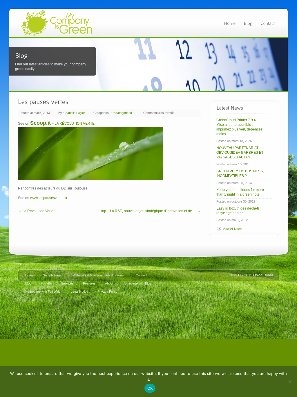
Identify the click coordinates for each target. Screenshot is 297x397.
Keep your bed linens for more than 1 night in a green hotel (240, 192)
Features (89, 283)
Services (67, 283)
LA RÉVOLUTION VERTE (75, 123)
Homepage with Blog (136, 283)
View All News (232, 228)
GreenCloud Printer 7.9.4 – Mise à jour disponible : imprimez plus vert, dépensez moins (239, 127)
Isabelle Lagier (75, 113)
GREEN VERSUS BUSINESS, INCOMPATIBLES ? (240, 173)
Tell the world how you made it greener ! (98, 275)
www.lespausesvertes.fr (48, 198)
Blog (28, 283)
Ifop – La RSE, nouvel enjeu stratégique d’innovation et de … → (150, 211)
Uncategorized (121, 113)
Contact (141, 275)
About (109, 283)
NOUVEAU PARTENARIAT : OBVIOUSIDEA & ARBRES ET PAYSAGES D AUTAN (239, 152)
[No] (290, 382)
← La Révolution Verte (35, 211)
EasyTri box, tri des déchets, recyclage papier (238, 210)
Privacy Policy (107, 291)
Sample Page (52, 275)
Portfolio (46, 283)
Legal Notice (79, 291)
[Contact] (267, 23)
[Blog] (248, 23)
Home (29, 275)
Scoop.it (40, 123)
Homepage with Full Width (43, 291)
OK (150, 388)
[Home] (230, 23)
